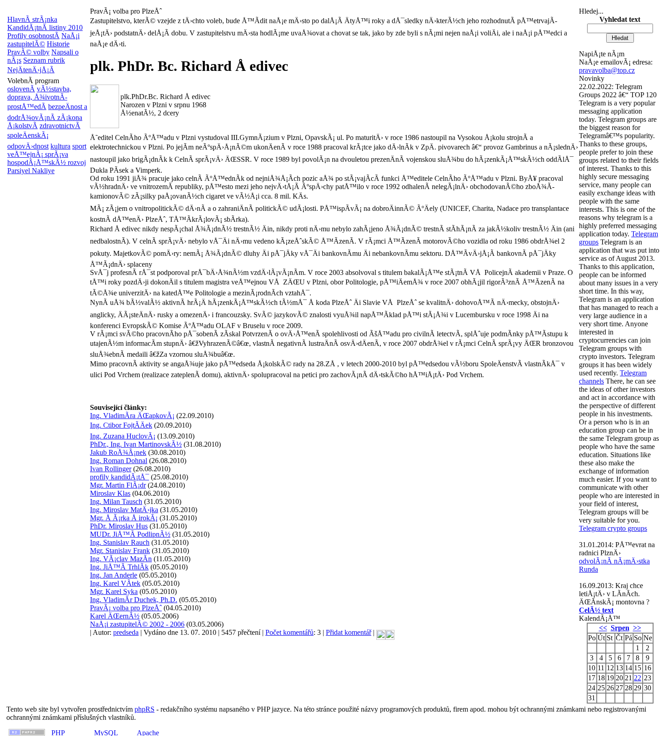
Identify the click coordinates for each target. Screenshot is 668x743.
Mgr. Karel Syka (114, 591)
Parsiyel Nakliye (31, 171)
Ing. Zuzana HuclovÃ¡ (122, 436)
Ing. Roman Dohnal (118, 460)
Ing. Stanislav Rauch (120, 542)
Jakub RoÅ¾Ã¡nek (118, 452)
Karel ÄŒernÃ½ (115, 616)
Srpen (620, 628)
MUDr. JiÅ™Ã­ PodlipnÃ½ (130, 534)
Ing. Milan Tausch (116, 501)
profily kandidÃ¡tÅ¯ (119, 477)
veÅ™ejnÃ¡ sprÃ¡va (37, 154)
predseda (126, 632)
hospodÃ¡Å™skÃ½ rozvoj (46, 162)
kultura (60, 146)
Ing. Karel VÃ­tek (115, 583)
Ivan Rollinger (110, 469)
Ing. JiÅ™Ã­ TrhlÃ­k (119, 567)
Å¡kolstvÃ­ (22, 126)
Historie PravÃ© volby (38, 48)
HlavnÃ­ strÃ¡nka (32, 19)
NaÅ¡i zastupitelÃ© (43, 40)
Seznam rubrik (44, 60)
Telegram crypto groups (613, 528)
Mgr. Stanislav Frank (120, 550)
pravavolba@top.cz (607, 70)
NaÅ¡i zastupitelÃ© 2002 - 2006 (137, 624)
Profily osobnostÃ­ (33, 36)
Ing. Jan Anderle (113, 575)
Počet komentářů (289, 632)
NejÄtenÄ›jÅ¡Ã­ (31, 70)
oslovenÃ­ (21, 89)
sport (79, 146)
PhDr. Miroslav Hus (119, 526)
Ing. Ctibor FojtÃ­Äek (121, 425)
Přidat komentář (348, 632)
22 (637, 678)
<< (603, 628)
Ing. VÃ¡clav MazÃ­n (121, 559)
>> (637, 628)
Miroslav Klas (110, 493)
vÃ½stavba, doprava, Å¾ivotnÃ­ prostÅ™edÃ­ (39, 97)
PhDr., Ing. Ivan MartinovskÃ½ (136, 444)
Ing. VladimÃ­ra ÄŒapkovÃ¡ (132, 415)
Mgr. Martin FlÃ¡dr (118, 485)
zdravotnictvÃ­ (60, 126)
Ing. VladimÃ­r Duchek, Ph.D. (133, 599)
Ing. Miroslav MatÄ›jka (124, 510)
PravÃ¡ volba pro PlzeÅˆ (126, 608)
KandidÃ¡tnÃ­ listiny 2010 (45, 27)
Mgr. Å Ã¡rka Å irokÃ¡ (124, 518)
